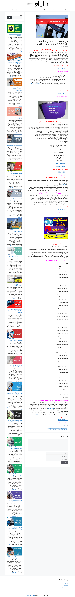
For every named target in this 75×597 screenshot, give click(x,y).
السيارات (65, 9)
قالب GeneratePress (31, 595)
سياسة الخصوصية (64, 588)
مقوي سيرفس (17, 9)
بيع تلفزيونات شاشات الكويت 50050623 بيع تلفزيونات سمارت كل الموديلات (14, 311)
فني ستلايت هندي (64, 425)
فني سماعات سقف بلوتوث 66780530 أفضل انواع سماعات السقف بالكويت (15, 89)
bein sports (33, 83)
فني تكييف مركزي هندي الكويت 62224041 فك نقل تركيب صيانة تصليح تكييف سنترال (14, 393)
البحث (21, 15)
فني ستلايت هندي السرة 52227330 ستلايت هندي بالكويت (57, 429)
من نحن (66, 590)
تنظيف (30, 9)
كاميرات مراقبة (10, 9)
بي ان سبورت (35, 9)
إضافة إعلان (66, 585)
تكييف (49, 9)
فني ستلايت (54, 9)
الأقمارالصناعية (51, 408)
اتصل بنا (66, 583)
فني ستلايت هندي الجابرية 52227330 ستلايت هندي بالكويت (57, 428)
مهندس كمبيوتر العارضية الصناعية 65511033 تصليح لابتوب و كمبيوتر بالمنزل (15, 528)
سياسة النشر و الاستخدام (63, 586)
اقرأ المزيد (11, 76)
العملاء (37, 414)
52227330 (63, 68)
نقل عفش (60, 9)
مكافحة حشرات (43, 9)
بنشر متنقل (24, 9)
